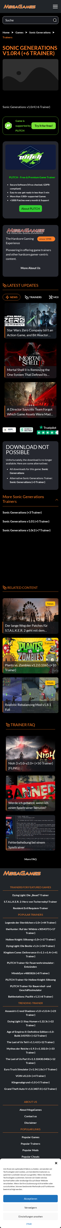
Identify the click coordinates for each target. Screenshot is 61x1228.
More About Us (30, 268)
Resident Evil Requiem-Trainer (30, 908)
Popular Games (30, 1137)
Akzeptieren (30, 1198)
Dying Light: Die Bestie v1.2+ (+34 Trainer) (30, 945)
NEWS (14, 297)
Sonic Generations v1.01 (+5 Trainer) (26, 521)
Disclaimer (30, 1122)
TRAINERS (35, 297)
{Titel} (29, 1224)
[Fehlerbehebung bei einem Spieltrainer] (30, 832)
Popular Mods (30, 1150)
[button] (56, 1162)
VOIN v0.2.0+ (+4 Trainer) (31, 1075)
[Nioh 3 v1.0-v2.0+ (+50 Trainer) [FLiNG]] (30, 753)
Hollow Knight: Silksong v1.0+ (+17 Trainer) (30, 939)
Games (19, 32)
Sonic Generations (40, 32)
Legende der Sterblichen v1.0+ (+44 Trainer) (30, 922)
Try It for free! (44, 125)
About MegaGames (31, 1109)
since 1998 (45, 238)
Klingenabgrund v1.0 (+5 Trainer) (31, 1082)
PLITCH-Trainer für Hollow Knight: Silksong (31, 979)
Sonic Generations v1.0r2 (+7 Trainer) (26, 530)
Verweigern (30, 1207)
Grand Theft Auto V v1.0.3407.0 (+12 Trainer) (30, 1088)
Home (6, 32)
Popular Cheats (30, 1156)
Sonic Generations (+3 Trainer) (27, 482)
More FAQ (30, 859)
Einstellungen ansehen (31, 1216)
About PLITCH (30, 208)
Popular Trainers (30, 1143)
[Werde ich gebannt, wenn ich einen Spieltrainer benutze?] (30, 793)
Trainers (7, 37)
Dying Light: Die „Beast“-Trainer (30, 895)
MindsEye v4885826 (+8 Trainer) (30, 973)
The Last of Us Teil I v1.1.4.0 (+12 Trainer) (30, 1042)
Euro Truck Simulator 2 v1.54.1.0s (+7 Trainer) (30, 1069)
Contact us (30, 1116)
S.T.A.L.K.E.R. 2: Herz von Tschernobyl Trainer (30, 901)
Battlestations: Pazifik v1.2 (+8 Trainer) (30, 996)
